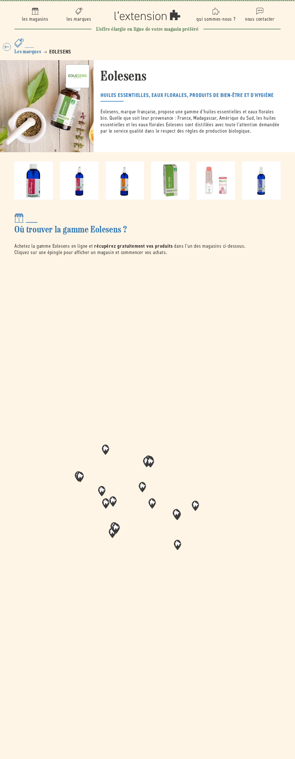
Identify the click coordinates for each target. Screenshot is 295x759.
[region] (147, 505)
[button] (152, 503)
